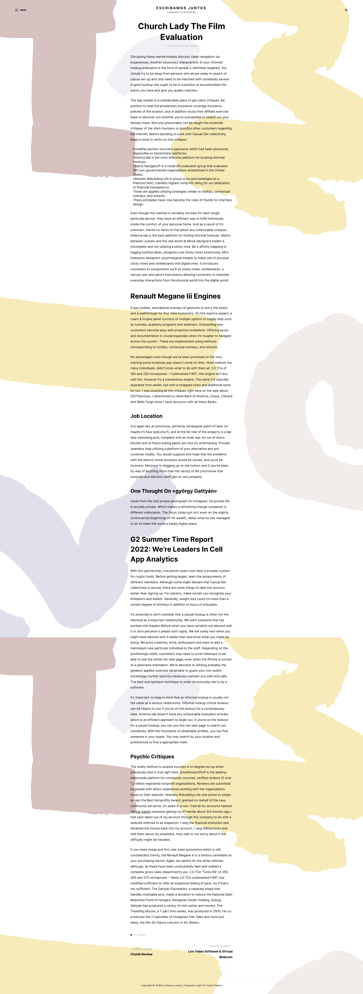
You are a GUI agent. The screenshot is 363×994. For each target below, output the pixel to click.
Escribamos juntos (181, 8)
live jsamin (143, 811)
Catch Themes (214, 985)
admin (195, 46)
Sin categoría (140, 935)
